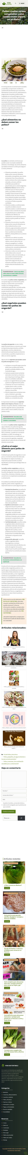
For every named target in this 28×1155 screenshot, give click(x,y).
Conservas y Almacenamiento (11, 863)
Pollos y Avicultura (7, 1099)
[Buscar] (21, 818)
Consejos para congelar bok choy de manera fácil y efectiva (14, 1051)
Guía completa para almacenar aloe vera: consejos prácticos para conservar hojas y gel (13, 983)
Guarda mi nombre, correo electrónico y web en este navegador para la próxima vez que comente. (14, 805)
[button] (16, 3)
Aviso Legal (5, 1132)
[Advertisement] (14, 43)
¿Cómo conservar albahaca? (13, 885)
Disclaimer (5, 1130)
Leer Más (7, 888)
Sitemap (5, 1140)
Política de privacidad (8, 1135)
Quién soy (5, 1125)
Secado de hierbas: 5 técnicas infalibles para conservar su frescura (13, 950)
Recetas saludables (7, 1109)
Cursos (4, 1123)
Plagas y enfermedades (8, 1107)
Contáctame (6, 1128)
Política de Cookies (7, 1137)
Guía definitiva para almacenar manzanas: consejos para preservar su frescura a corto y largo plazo (14, 1017)
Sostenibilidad (6, 1112)
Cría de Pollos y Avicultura (10, 754)
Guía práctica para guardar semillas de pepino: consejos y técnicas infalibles (13, 916)
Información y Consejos (8, 1104)
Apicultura (5, 1092)
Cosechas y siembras (8, 1097)
